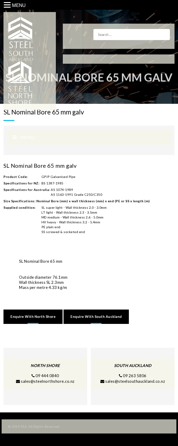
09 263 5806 (134, 375)
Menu (27, 137)
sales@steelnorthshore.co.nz (48, 381)
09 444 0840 (47, 375)
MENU (18, 5)
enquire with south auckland (96, 316)
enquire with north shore (33, 316)
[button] (8, 5)
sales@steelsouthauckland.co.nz (135, 381)
